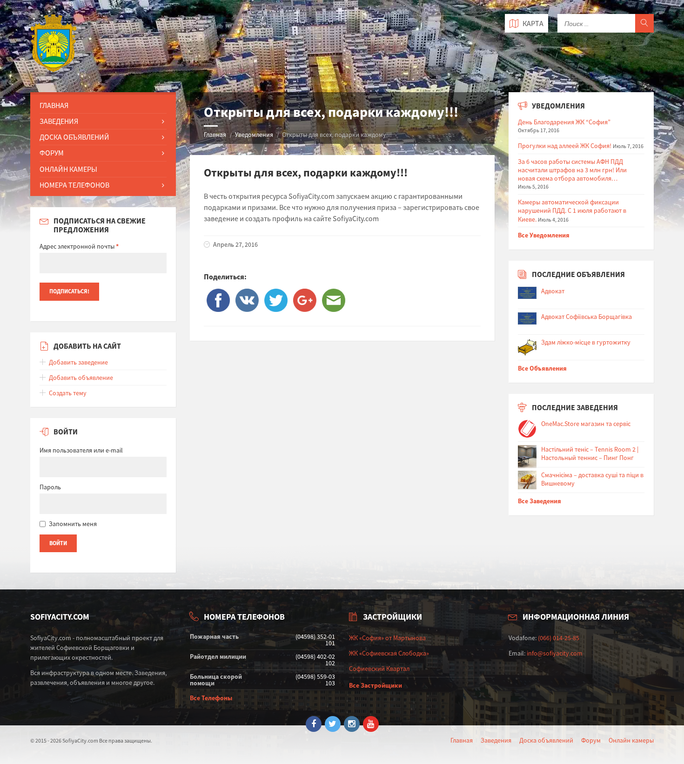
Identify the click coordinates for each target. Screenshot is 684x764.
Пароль (50, 487)
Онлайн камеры (631, 740)
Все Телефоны (211, 698)
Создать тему (68, 393)
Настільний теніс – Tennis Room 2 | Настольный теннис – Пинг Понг (589, 453)
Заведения (59, 121)
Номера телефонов (74, 184)
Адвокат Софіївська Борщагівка (586, 316)
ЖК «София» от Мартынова (387, 638)
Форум (52, 152)
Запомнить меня (73, 524)
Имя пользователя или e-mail (81, 450)
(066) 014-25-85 (558, 638)
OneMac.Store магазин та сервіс (585, 423)
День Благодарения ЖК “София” (564, 122)
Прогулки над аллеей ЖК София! (564, 146)
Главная (215, 134)
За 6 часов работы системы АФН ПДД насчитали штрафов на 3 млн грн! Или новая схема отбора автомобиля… (572, 170)
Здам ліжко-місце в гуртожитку (585, 342)
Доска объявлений (546, 740)
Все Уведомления (544, 235)
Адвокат (552, 291)
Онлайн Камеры (68, 169)
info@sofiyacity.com (555, 653)
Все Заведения (539, 501)
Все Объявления (542, 368)
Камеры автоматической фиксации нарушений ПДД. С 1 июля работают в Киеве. (572, 210)
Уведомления (254, 134)
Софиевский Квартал (379, 668)
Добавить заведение (78, 362)
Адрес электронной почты (79, 246)
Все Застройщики (375, 685)
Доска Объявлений (74, 137)
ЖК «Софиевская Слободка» (389, 653)
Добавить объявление (81, 377)
